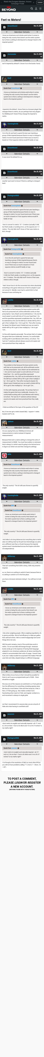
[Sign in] (36, 8)
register (33, 782)
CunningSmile (16, 206)
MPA (12, 505)
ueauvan (14, 748)
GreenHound (15, 88)
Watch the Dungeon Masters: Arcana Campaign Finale (17, 3)
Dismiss (40, 2)
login (18, 782)
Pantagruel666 (16, 249)
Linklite (13, 361)
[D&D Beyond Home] (9, 8)
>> (21, 88)
